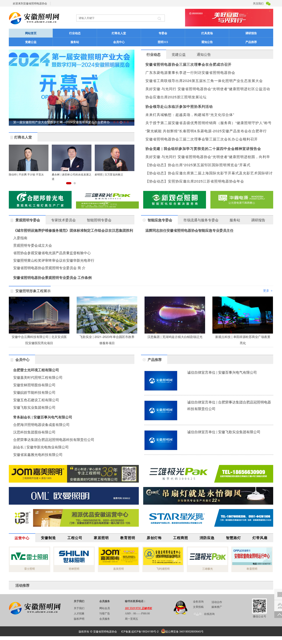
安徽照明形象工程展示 (33, 290)
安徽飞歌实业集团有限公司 (34, 407)
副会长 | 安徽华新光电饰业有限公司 (41, 447)
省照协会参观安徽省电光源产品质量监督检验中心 (52, 252)
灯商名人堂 (119, 33)
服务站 (74, 42)
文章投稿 (198, 606)
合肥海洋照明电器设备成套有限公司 (41, 424)
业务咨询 (198, 601)
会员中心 (119, 42)
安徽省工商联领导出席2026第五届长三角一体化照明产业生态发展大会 (204, 80)
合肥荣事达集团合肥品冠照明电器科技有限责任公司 (53, 439)
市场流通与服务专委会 (201, 219)
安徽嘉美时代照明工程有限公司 (38, 377)
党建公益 (31, 42)
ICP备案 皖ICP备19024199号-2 (140, 631)
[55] (74, 496)
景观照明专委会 (27, 219)
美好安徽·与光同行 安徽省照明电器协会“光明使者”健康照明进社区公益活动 (207, 88)
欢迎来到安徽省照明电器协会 (30, 3)
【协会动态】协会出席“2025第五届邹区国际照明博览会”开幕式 (197, 164)
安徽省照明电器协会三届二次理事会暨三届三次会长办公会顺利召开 (201, 139)
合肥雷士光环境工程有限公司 (36, 369)
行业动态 (75, 33)
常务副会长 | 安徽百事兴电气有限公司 (42, 417)
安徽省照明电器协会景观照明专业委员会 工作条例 (52, 277)
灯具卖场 (207, 33)
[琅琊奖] (241, 200)
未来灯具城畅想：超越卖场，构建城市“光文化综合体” (189, 114)
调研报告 (251, 33)
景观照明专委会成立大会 (32, 245)
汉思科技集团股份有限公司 (34, 432)
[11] (107, 200)
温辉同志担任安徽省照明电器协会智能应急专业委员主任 (189, 230)
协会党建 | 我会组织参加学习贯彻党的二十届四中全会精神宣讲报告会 (203, 148)
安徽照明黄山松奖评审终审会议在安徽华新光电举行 (53, 260)
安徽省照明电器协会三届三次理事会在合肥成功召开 (188, 64)
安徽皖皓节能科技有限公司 (34, 392)
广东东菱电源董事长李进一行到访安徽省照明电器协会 (190, 72)
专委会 (163, 33)
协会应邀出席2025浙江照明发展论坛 (176, 96)
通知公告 (207, 42)
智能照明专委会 (99, 219)
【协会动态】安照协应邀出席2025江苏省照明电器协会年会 (194, 181)
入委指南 (20, 237)
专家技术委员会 (63, 219)
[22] (74, 474)
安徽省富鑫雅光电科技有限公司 (38, 454)
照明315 (163, 42)
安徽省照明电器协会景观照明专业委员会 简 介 (49, 267)
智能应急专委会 (160, 219)
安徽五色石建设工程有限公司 (36, 399)
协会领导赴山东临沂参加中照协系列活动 (179, 106)
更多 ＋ (268, 290)
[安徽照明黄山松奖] (40, 200)
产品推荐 (251, 42)
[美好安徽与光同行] (208, 474)
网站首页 (31, 33)
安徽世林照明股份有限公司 (34, 384)
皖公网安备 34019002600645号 (184, 631)
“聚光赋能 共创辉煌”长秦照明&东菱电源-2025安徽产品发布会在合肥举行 (206, 130)
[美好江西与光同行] (208, 496)
